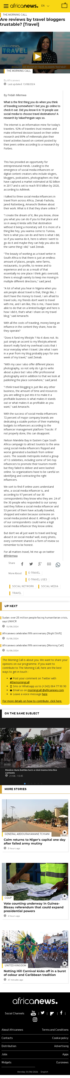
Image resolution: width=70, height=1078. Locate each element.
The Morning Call (15, 15)
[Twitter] (43, 1013)
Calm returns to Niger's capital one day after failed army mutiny (35, 841)
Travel (16, 593)
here (44, 694)
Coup (8, 898)
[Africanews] (24, 6)
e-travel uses (37, 579)
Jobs (4, 1054)
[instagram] (35, 1019)
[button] (37, 56)
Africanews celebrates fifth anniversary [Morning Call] (33, 645)
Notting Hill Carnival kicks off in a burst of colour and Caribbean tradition (35, 973)
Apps (65, 1054)
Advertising (61, 1046)
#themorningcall (19, 682)
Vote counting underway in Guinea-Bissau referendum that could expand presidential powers (33, 907)
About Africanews (12, 1030)
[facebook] (61, 1013)
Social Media (49, 586)
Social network (23, 586)
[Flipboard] (52, 1013)
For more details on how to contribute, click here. (32, 701)
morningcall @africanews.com (46, 690)
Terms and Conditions (55, 1030)
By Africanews (12, 80)
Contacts (7, 1038)
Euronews (62, 1062)
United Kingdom (15, 965)
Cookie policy (60, 1038)
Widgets (6, 1062)
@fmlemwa (11, 555)
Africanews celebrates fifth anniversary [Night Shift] (32, 633)
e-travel (34, 573)
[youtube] (34, 1013)
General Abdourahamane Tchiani (27, 834)
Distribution (8, 1046)
